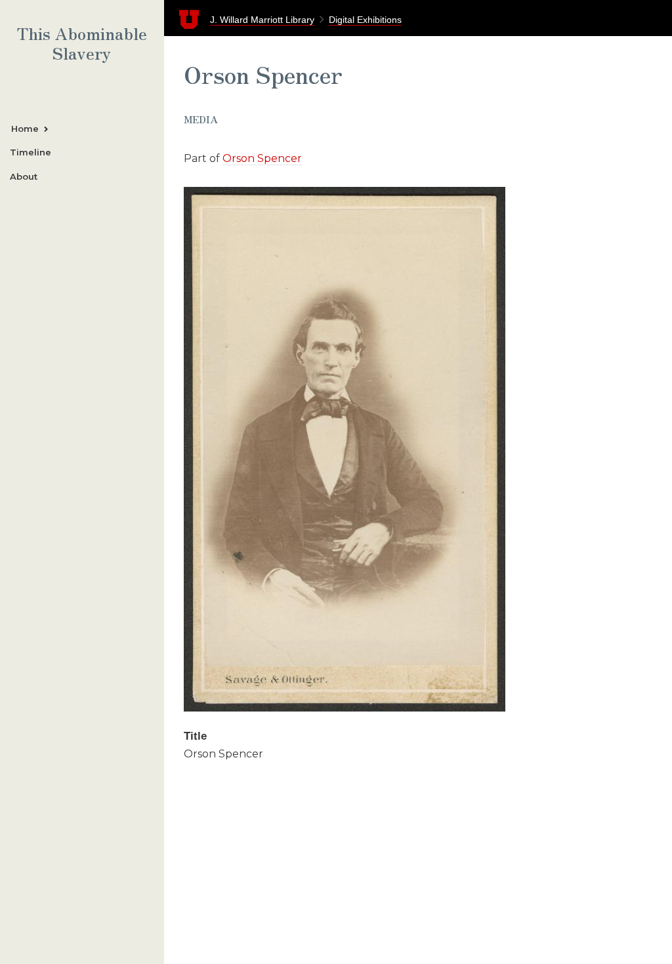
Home (25, 128)
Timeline (30, 152)
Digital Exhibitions (365, 19)
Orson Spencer (262, 158)
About (23, 176)
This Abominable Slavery (82, 43)
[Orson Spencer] (344, 708)
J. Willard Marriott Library (262, 19)
